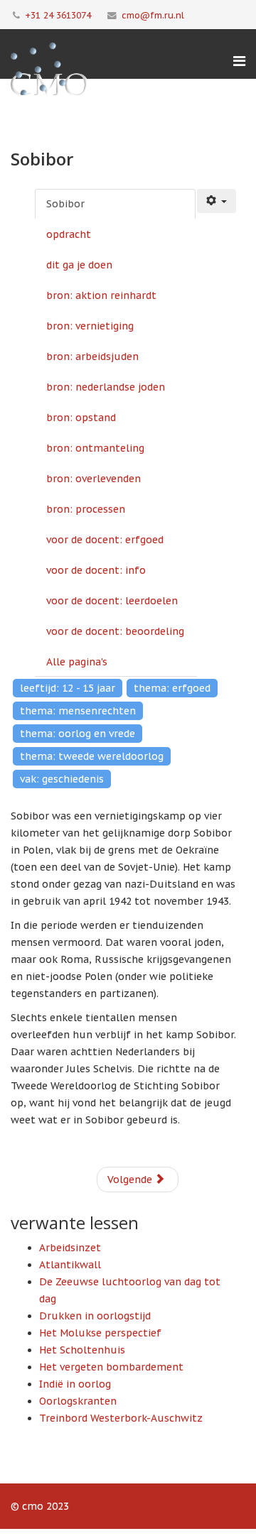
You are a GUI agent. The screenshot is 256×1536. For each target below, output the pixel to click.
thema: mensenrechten (78, 710)
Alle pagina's (76, 661)
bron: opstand (81, 417)
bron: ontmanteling (95, 448)
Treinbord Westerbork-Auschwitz (121, 1418)
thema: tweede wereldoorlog (92, 756)
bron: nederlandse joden (105, 387)
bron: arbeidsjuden (92, 356)
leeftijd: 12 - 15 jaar (67, 688)
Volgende (131, 1179)
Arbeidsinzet (70, 1247)
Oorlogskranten (78, 1401)
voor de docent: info (96, 570)
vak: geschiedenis (62, 779)
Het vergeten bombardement (111, 1367)
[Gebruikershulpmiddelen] (217, 201)
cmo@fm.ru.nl (153, 15)
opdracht (68, 234)
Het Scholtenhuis (82, 1350)
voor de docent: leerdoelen (112, 600)
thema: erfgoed (172, 688)
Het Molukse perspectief (100, 1333)
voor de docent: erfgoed (105, 539)
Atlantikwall (70, 1264)
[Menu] (239, 61)
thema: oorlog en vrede (77, 733)
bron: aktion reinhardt (101, 295)
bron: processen (85, 509)
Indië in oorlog (75, 1384)
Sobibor (65, 203)
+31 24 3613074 (58, 15)
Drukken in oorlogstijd (95, 1315)
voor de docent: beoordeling (115, 631)
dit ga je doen (79, 264)
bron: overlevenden (93, 478)
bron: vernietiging (90, 326)
